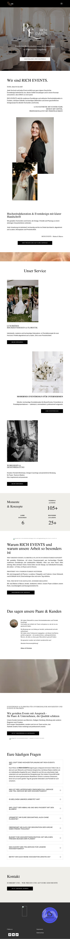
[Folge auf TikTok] (17, 934)
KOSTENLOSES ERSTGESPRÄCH (35, 59)
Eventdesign (34, 98)
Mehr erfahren (17, 342)
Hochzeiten (19, 221)
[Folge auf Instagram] (9, 934)
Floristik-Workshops (19, 473)
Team (40, 724)
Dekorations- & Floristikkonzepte (43, 333)
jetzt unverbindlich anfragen (23, 733)
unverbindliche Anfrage (21, 592)
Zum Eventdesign (52, 411)
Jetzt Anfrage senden (20, 888)
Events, (28, 221)
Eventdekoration (36, 402)
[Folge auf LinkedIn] (13, 934)
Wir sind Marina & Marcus (15, 583)
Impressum (40, 929)
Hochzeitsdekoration (54, 98)
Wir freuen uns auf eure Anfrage (35, 243)
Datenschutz (40, 932)
